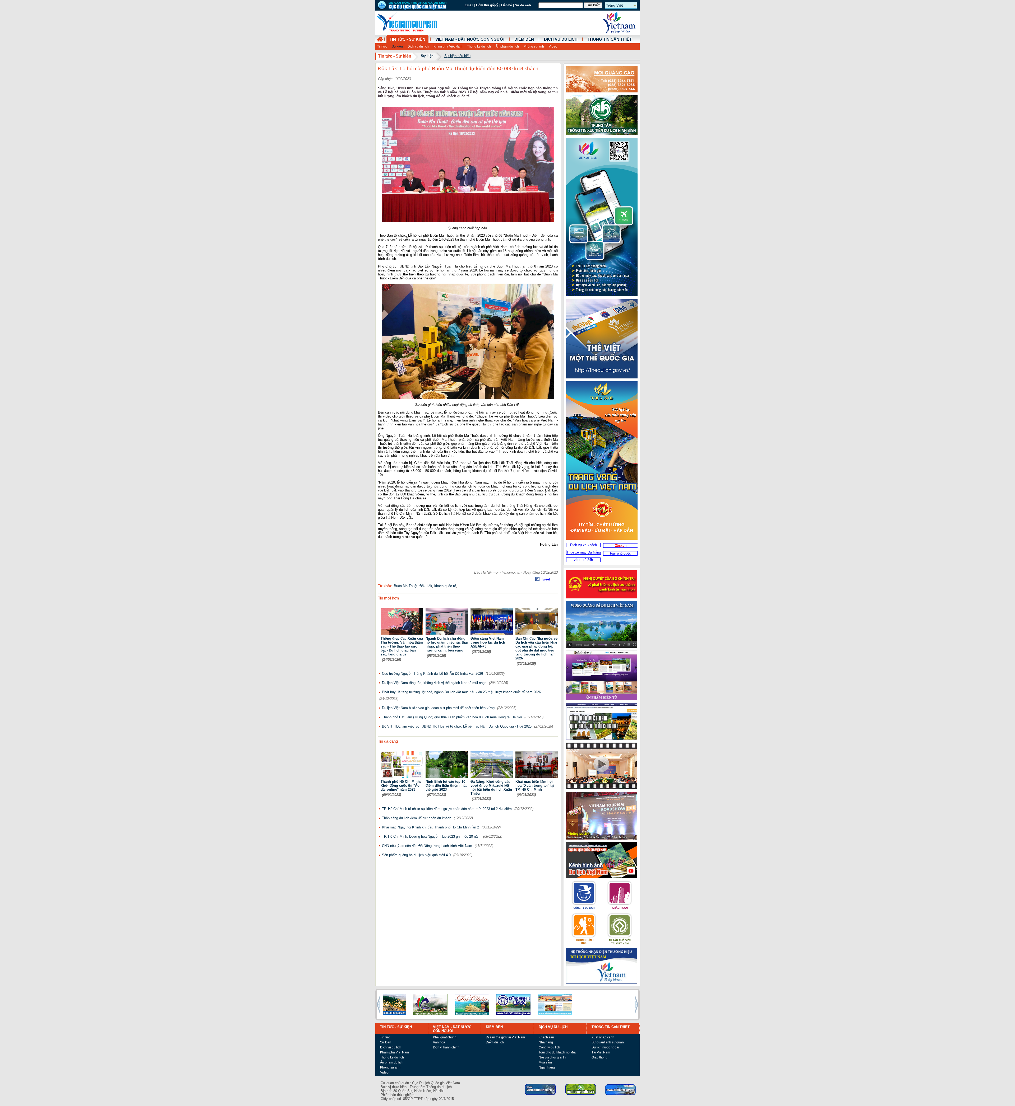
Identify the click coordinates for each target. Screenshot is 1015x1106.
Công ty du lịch (549, 1047)
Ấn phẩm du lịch (507, 46)
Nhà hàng (546, 1042)
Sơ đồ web (523, 5)
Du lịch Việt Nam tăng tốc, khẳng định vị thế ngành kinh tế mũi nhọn (434, 683)
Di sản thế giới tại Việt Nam (505, 1037)
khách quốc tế (445, 586)
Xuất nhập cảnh (603, 1037)
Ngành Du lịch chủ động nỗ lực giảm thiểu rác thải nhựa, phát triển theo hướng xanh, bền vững (447, 644)
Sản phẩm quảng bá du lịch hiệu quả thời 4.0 (416, 855)
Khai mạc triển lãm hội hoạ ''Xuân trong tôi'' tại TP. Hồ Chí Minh (534, 785)
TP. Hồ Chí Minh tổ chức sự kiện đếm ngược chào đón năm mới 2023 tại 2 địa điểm (447, 809)
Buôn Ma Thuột (405, 586)
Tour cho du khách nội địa (557, 1052)
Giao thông (599, 1057)
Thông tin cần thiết (610, 39)
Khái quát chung (444, 1037)
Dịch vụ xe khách (583, 545)
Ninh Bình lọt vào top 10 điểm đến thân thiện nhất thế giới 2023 (446, 785)
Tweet (545, 579)
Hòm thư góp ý (487, 5)
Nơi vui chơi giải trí (552, 1057)
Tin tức (382, 46)
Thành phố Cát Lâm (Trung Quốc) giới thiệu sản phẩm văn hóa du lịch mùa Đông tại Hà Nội (452, 717)
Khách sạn (546, 1037)
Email (469, 5)
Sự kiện (397, 46)
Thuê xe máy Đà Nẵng (583, 552)
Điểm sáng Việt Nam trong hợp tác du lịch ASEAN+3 (487, 642)
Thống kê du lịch (479, 46)
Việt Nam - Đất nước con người (469, 39)
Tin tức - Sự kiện (407, 39)
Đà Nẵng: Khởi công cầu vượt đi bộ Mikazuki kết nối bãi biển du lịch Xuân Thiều (491, 787)
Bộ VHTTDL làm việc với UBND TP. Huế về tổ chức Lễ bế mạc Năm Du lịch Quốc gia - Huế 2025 (457, 726)
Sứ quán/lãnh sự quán (608, 1042)
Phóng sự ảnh (534, 46)
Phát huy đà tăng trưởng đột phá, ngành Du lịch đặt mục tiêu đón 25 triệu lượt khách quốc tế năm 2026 (461, 692)
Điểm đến (524, 39)
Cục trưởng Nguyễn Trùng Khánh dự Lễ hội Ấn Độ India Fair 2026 (432, 674)
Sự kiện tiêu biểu (457, 56)
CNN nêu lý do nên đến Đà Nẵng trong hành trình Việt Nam (427, 846)
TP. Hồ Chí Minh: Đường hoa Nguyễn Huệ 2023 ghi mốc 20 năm (431, 836)
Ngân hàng (547, 1067)
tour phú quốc (620, 553)
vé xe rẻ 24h (583, 560)
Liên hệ (506, 5)
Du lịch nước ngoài (605, 1047)
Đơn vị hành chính (446, 1047)
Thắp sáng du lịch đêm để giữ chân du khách (416, 818)
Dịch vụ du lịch (418, 46)
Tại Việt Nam (601, 1052)
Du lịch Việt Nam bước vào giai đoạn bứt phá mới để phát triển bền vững (438, 708)
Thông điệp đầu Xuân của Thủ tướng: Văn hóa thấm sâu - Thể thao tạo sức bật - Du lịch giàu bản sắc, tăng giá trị (402, 646)
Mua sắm (545, 1062)
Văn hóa (439, 1042)
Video (553, 46)
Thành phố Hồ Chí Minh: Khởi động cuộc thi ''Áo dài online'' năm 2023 (401, 785)
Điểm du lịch (495, 1042)
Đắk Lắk (425, 586)
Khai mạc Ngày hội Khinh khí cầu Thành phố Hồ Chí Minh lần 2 (430, 827)
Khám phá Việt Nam (447, 46)
